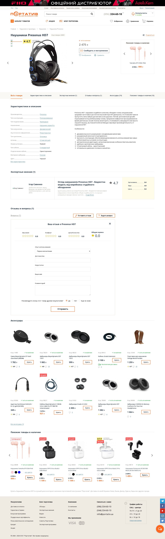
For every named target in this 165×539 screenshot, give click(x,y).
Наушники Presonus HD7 (29, 35)
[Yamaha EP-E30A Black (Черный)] (16, 472)
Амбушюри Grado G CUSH (78, 404)
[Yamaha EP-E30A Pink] (22, 450)
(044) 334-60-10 (104, 510)
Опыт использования (42, 247)
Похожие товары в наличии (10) (142, 95)
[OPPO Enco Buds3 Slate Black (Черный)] (41, 474)
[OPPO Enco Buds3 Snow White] (79, 450)
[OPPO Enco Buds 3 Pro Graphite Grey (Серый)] (102, 474)
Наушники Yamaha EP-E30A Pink (22, 468)
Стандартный (45, 148)
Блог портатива (71, 21)
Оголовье (43, 136)
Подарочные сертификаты (20, 517)
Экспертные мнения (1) (68, 95)
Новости (42, 517)
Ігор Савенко (35, 184)
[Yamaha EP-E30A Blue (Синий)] (19, 472)
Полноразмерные (46, 118)
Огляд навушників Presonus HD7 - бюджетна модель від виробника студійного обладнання (81, 185)
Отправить (62, 309)
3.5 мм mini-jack (45, 140)
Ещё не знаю (86, 301)
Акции (52, 21)
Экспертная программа (47, 524)
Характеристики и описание (41, 95)
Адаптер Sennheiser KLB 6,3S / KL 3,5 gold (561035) (21, 405)
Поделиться (150, 35)
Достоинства (39, 256)
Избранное (118, 21)
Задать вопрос (107, 216)
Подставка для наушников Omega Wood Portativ (136, 357)
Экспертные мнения (46, 510)
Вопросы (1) (16, 216)
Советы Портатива (46, 521)
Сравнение (134, 21)
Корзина (150, 21)
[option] (16, 41)
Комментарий (40, 283)
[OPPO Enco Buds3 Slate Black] (51, 450)
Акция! (43, 375)
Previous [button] (8, 63)
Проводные (44, 122)
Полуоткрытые (45, 133)
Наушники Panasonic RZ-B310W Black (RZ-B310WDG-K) (137, 469)
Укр (12, 8)
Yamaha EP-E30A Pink (138, 63)
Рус (16, 8)
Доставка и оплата (17, 507)
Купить (29, 362)
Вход (141, 8)
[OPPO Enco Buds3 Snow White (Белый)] (44, 474)
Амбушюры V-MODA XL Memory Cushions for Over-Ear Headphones (138, 406)
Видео (41, 514)
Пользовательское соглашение (22, 521)
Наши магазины (136, 520)
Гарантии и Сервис (17, 510)
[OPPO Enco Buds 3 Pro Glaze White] (108, 450)
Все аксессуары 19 (17, 424)
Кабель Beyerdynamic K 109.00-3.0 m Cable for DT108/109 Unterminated (51, 406)
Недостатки (39, 265)
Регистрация (149, 8)
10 (49, 366)
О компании (72, 507)
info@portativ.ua (105, 514)
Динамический (45, 129)
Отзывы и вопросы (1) (93, 95)
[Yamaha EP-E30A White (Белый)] (22, 472)
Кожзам (42, 155)
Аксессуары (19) (116, 95)
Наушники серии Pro (47, 125)
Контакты (71, 510)
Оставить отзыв (84, 216)
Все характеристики (18, 162)
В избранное (86, 55)
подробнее (90, 195)
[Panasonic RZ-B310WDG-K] (137, 450)
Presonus (43, 114)
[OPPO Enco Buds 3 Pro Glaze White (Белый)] (98, 474)
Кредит (13, 524)
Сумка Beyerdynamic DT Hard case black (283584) (21, 357)
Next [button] (72, 63)
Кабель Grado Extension (106, 356)
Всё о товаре (16, 95)
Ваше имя (38, 274)
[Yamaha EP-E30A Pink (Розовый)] (12, 472)
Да (69, 301)
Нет (75, 301)
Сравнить (100, 55)
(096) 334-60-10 (104, 506)
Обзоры (42, 507)
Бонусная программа (18, 514)
